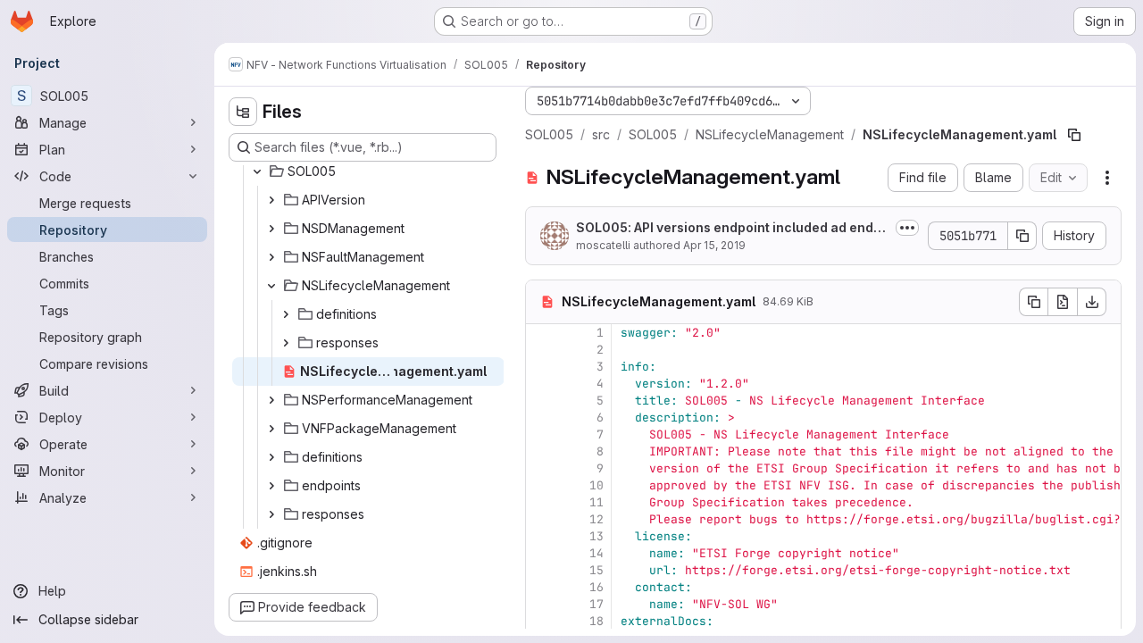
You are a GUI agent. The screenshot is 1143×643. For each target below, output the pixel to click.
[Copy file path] (1074, 135)
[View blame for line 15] (541, 570)
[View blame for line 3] (541, 366)
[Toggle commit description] (907, 228)
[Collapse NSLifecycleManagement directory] (271, 285)
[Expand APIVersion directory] (271, 200)
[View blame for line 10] (541, 485)
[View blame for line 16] (541, 587)
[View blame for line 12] (541, 519)
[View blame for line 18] (541, 621)
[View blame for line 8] (541, 451)
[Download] (1092, 302)
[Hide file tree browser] (243, 111)
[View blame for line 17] (541, 604)
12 (596, 519)
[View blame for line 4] (541, 383)
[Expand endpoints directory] (271, 486)
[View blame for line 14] (541, 553)
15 (596, 570)
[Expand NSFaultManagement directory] (271, 257)
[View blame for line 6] (541, 417)
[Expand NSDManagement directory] (271, 228)
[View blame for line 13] (541, 536)
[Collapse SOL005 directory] (257, 171)
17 (596, 604)
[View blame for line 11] (541, 502)
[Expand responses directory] (285, 343)
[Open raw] (1062, 302)
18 (596, 621)
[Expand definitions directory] (285, 314)
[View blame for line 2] (541, 349)
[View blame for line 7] (541, 434)
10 (596, 485)
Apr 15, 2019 (714, 245)
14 (596, 553)
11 (596, 502)
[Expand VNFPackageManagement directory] (271, 428)
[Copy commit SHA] (1022, 235)
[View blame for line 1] (541, 332)
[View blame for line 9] (541, 468)
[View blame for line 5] (541, 400)
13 (596, 536)
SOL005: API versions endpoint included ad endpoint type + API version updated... (728, 228)
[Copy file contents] (1033, 302)
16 (596, 587)
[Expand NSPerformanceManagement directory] (271, 400)
